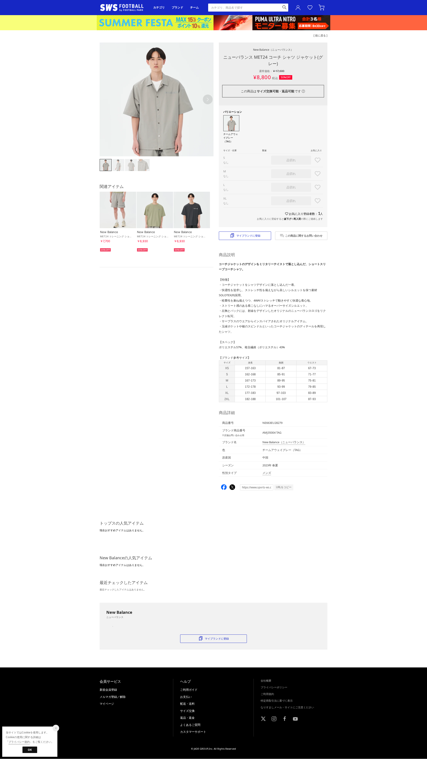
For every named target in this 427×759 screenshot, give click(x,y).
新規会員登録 (108, 690)
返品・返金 (187, 718)
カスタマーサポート (193, 732)
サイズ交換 (187, 711)
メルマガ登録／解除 (113, 697)
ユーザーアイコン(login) (298, 7)
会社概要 (266, 680)
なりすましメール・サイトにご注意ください (287, 707)
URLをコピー (284, 487)
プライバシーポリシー (274, 687)
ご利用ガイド (188, 690)
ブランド (177, 7)
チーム (194, 7)
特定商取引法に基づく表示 (277, 701)
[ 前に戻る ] (320, 35)
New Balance (273, 50)
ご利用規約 (267, 694)
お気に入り (310, 7)
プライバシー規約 (19, 742)
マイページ (107, 704)
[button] (208, 99)
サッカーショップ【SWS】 (123, 7)
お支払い (186, 697)
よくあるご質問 (190, 725)
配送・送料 (187, 704)
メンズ (266, 473)
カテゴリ (159, 7)
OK (30, 750)
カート (322, 7)
